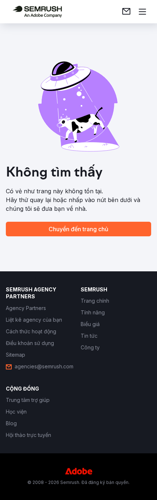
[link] (126, 11)
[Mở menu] (142, 11)
